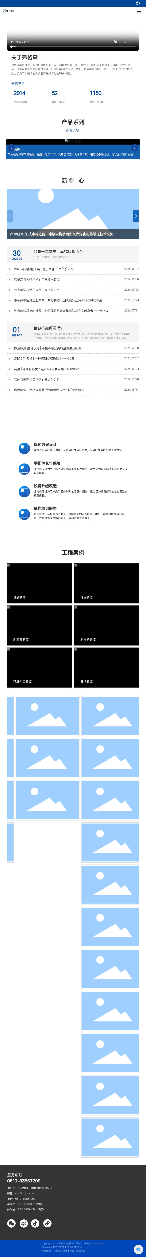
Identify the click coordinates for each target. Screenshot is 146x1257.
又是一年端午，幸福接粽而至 (58, 251)
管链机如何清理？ (49, 328)
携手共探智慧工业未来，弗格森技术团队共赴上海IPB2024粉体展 (58, 300)
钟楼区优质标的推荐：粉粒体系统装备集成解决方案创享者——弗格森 (61, 311)
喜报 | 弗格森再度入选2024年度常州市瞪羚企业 (46, 369)
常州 (65, 1250)
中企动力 (57, 1250)
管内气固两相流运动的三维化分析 (37, 379)
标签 (72, 1250)
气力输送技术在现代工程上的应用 (37, 290)
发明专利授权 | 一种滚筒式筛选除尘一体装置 (44, 358)
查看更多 (18, 83)
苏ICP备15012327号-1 (70, 1247)
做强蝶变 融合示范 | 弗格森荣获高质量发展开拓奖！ (49, 348)
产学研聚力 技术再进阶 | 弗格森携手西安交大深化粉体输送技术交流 (61, 234)
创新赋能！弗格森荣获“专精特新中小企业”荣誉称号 (49, 390)
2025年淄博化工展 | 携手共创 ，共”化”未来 (44, 269)
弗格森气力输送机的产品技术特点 (37, 279)
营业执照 (80, 1250)
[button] (11, 147)
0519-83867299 (23, 1180)
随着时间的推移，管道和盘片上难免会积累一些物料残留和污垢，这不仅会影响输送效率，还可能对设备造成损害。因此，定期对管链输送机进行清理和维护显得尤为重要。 (81, 338)
